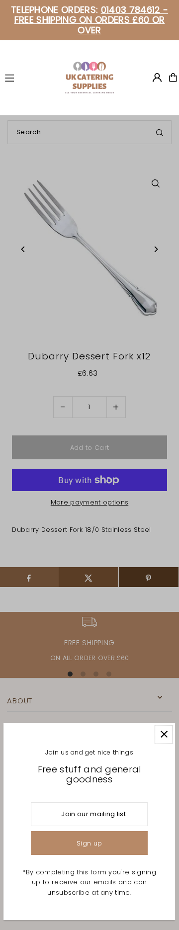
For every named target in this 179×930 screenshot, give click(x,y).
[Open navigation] (30, 77)
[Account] (157, 77)
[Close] (164, 734)
